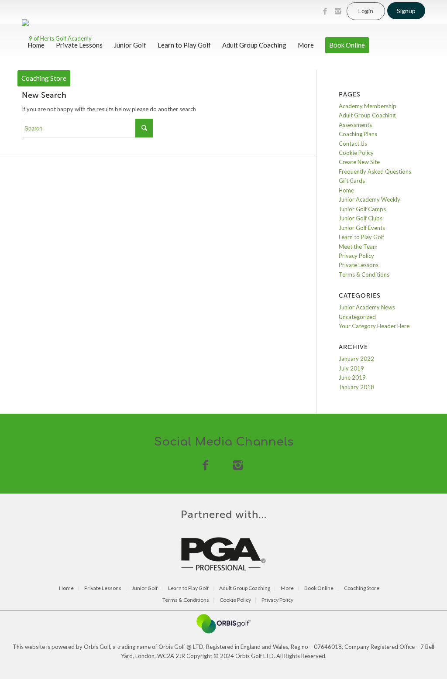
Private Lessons (358, 264)
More (287, 588)
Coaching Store (361, 588)
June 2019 (352, 377)
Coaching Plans (358, 133)
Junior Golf (145, 588)
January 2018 (356, 387)
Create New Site (359, 161)
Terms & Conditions (364, 274)
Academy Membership (367, 106)
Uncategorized (357, 316)
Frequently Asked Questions (375, 171)
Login (365, 10)
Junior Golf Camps (362, 209)
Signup (406, 10)
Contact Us (353, 143)
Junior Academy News (367, 307)
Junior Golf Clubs (360, 218)
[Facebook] (324, 11)
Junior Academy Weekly (369, 199)
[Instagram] (337, 11)
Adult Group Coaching (367, 115)
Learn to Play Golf (361, 236)
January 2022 (356, 358)
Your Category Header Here (374, 325)
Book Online (319, 588)
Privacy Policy (356, 255)
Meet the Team (358, 246)
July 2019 (351, 368)
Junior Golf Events (362, 227)
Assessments (355, 124)
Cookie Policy (356, 152)
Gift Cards (352, 180)
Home (346, 190)
